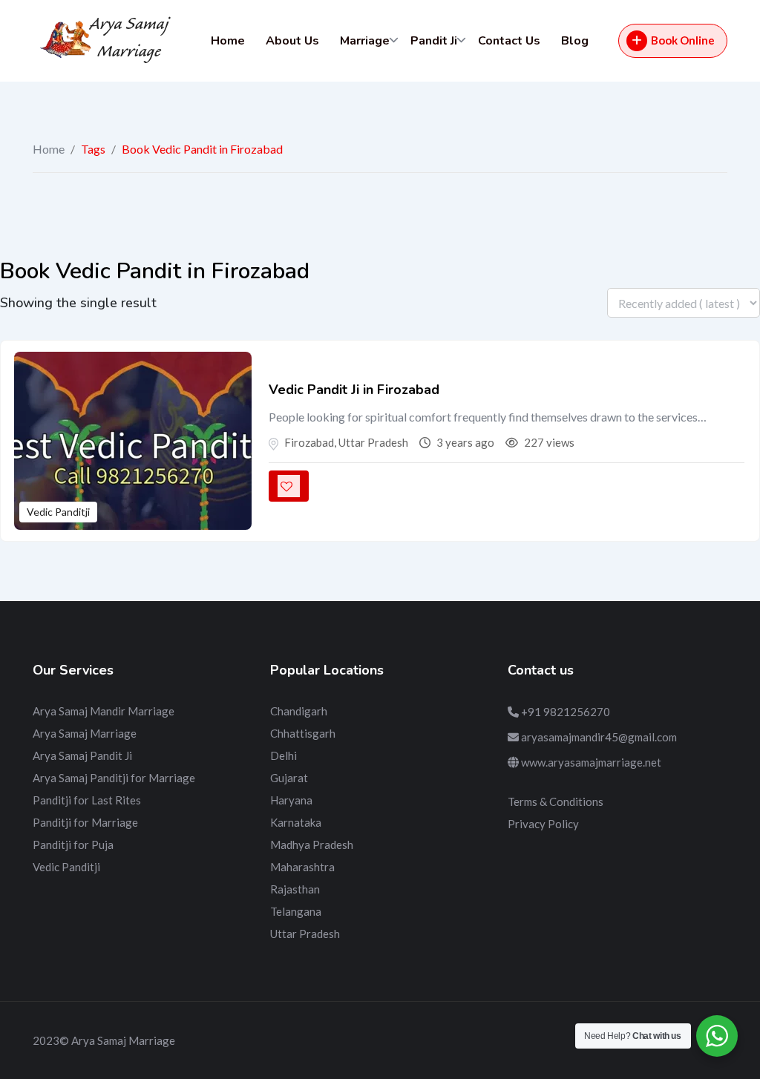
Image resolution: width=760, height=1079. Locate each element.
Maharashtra (302, 866)
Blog (575, 41)
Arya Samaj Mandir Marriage (103, 711)
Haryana (291, 800)
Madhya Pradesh (311, 844)
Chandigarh (298, 711)
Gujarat (289, 777)
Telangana (295, 911)
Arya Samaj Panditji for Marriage (114, 777)
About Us (292, 41)
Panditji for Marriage (85, 822)
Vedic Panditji (58, 511)
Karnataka (295, 822)
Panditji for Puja (73, 844)
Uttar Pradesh (305, 933)
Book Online (683, 40)
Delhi (283, 755)
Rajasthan (295, 889)
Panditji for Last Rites (87, 800)
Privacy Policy (543, 823)
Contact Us (509, 41)
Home (228, 41)
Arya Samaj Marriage (85, 733)
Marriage (365, 41)
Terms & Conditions (555, 801)
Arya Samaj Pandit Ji (82, 755)
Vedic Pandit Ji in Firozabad (354, 390)
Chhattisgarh (302, 733)
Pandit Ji (433, 41)
